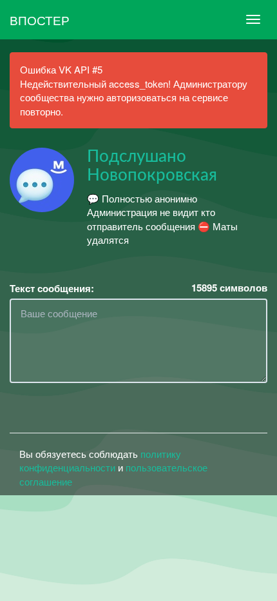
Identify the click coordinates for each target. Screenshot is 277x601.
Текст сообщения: (52, 288)
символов (229, 288)
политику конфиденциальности (100, 460)
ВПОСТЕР (40, 19)
